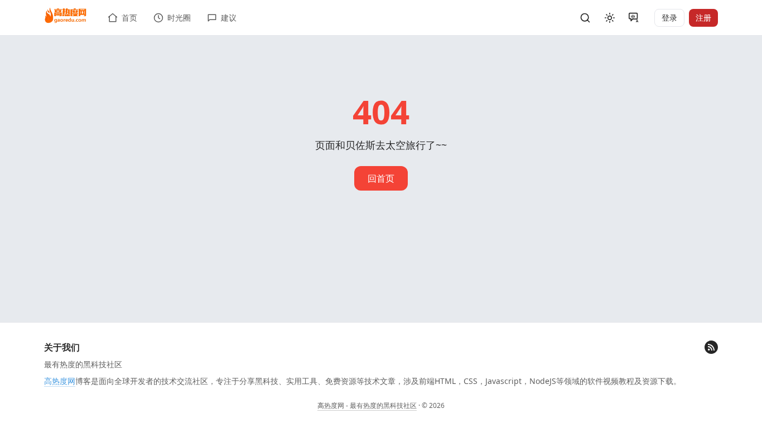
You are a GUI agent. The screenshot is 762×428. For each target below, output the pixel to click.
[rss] (711, 347)
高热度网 (59, 381)
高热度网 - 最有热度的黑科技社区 (367, 405)
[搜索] (585, 18)
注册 (703, 17)
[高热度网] (65, 16)
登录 (669, 17)
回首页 (381, 178)
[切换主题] (609, 17)
